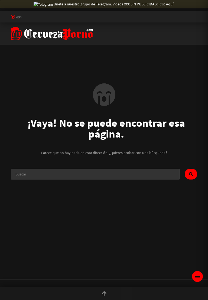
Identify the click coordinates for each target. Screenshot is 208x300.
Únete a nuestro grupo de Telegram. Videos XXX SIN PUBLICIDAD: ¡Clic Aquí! (114, 4)
